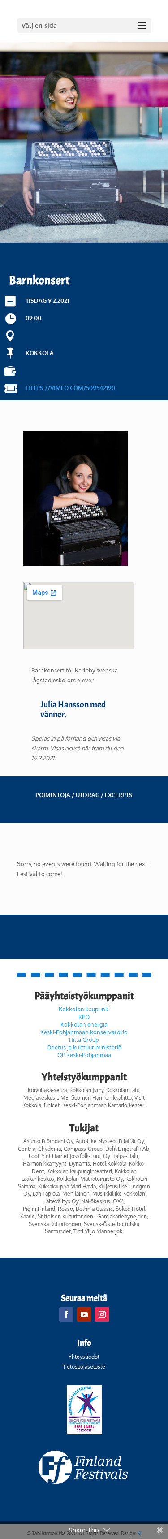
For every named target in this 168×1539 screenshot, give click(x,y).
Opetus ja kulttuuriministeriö (84, 1047)
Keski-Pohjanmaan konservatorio (84, 1032)
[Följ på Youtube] (84, 1314)
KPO (84, 1016)
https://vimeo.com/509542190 (70, 387)
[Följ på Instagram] (102, 1314)
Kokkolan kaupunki (84, 1009)
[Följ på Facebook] (66, 1314)
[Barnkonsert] (75, 563)
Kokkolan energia (84, 1024)
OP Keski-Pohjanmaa (84, 1054)
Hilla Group (84, 1039)
